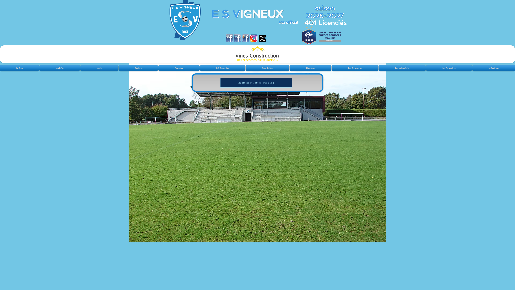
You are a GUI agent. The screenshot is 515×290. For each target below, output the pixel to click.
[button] (19, 68)
